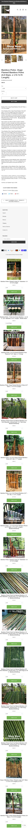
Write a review (15, 190)
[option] (8, 59)
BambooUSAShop (12, 254)
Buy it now (14, 101)
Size (2, 86)
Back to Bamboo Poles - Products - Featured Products (15, 201)
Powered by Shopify (18, 254)
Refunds (4, 216)
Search (4, 212)
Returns (4, 219)
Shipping (4, 223)
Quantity (3, 91)
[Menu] (25, 9)
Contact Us (5, 230)
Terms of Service (6, 226)
